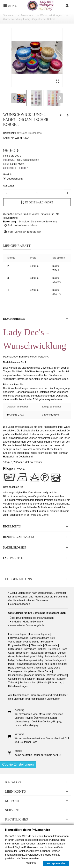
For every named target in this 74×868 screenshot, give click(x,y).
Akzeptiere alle (56, 863)
